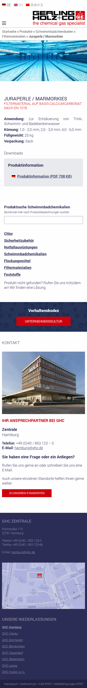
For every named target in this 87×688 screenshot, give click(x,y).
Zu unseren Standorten (27, 493)
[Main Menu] (4, 23)
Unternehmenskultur (43, 321)
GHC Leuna (9, 665)
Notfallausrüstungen (20, 247)
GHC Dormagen (12, 640)
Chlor (8, 233)
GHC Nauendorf (12, 653)
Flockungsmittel (17, 260)
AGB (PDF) (45, 684)
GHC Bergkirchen (13, 646)
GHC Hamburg (11, 627)
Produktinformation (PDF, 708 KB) (44, 176)
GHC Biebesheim (13, 659)
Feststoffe (12, 274)
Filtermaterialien (17, 267)
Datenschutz (28, 684)
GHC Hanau (10, 633)
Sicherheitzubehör (19, 240)
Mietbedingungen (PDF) (68, 684)
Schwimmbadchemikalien (25, 253)
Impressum (11, 684)
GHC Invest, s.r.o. (13, 672)
